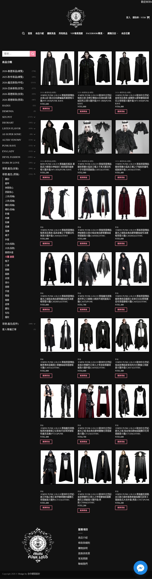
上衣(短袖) (10, 196)
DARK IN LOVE (10, 162)
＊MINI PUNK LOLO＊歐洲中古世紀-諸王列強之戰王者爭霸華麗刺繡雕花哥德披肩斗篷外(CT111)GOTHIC (57, 497)
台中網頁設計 (34, 574)
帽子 (7, 261)
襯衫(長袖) (10, 209)
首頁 (30, 33)
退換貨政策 (84, 553)
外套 (7, 239)
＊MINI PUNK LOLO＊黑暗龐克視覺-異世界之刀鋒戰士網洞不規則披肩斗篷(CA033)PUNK (95, 299)
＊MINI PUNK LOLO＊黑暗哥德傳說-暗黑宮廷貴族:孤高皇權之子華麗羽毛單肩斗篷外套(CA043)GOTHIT (57, 233)
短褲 (7, 222)
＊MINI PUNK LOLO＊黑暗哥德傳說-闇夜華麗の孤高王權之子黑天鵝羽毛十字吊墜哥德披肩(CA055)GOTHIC (95, 167)
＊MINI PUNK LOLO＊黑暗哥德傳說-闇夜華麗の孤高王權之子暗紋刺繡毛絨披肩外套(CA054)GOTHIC (132, 167)
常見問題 (83, 558)
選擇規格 (46, 109)
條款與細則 (84, 543)
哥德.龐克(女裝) (10, 168)
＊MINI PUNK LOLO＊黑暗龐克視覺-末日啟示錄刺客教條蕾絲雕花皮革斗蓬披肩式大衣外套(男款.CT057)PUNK (132, 497)
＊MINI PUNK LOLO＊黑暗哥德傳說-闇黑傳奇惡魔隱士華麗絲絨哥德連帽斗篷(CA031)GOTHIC (57, 365)
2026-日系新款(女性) (12, 88)
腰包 (7, 308)
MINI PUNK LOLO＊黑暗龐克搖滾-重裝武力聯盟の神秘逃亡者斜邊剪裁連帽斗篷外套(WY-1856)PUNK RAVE (57, 167)
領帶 (7, 287)
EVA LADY (8, 151)
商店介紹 (83, 537)
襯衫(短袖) (10, 205)
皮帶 (7, 304)
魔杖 (7, 317)
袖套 (7, 300)
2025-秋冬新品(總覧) (12, 77)
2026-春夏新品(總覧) (12, 71)
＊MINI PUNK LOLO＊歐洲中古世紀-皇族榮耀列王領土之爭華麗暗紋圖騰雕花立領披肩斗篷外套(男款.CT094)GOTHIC (95, 498)
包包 (7, 313)
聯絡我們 (83, 564)
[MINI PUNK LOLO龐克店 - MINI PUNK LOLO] (76, 17)
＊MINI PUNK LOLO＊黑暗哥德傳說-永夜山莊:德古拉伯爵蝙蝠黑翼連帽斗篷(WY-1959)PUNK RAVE (57, 98)
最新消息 (51, 33)
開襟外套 (9, 252)
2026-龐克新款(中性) (12, 82)
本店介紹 (39, 33)
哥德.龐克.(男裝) (10, 174)
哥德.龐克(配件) (10, 324)
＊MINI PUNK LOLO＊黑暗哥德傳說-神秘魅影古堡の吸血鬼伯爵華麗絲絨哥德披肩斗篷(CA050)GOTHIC (95, 233)
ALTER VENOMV (11, 140)
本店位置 (125, 33)
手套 (7, 291)
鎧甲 (7, 183)
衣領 (7, 278)
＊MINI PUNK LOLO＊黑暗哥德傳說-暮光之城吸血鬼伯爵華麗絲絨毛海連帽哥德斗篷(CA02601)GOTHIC (57, 299)
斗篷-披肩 (9, 257)
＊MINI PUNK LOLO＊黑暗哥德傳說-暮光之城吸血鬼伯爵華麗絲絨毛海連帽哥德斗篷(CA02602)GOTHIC (132, 233)
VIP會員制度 (77, 33)
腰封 (7, 179)
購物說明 (83, 548)
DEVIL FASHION (11, 157)
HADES (6, 105)
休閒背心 (9, 188)
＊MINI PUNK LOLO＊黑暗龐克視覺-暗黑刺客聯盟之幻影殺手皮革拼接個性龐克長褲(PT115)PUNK (57, 431)
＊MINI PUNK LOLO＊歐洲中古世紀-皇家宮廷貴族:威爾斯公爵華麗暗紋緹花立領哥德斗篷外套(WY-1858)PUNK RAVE (132, 99)
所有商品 (63, 33)
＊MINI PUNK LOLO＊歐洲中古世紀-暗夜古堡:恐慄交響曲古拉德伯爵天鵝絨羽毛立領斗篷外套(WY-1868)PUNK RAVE (95, 99)
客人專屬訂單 (9, 329)
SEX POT (7, 117)
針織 (7, 214)
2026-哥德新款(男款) (12, 100)
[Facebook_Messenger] (141, 568)
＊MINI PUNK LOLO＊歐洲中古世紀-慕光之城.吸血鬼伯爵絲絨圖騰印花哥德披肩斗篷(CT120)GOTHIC (132, 431)
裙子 (7, 235)
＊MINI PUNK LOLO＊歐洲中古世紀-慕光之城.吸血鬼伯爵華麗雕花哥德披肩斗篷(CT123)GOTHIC (95, 431)
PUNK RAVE (9, 145)
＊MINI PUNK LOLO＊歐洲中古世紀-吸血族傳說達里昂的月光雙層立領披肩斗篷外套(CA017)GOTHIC (132, 365)
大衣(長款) (10, 248)
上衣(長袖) (10, 201)
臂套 (7, 295)
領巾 (7, 282)
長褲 (7, 226)
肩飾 (7, 274)
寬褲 (7, 231)
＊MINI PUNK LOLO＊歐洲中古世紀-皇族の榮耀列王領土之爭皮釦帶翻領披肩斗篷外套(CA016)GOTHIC (95, 365)
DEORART (8, 122)
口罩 (7, 265)
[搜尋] (23, 33)
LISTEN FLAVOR (11, 128)
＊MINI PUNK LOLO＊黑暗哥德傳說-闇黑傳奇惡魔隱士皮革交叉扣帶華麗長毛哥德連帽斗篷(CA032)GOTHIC (132, 299)
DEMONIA (8, 111)
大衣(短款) (10, 244)
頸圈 (7, 269)
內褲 (7, 218)
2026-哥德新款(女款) (12, 94)
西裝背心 (9, 192)
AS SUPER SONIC (11, 134)
